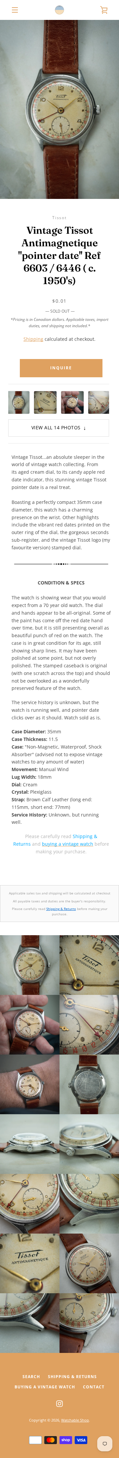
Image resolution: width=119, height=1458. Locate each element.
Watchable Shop (75, 1420)
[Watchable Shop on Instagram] (59, 1403)
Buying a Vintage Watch (45, 1387)
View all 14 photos (58, 428)
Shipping (33, 339)
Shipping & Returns (61, 908)
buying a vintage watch (67, 844)
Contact (93, 1387)
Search (31, 1376)
